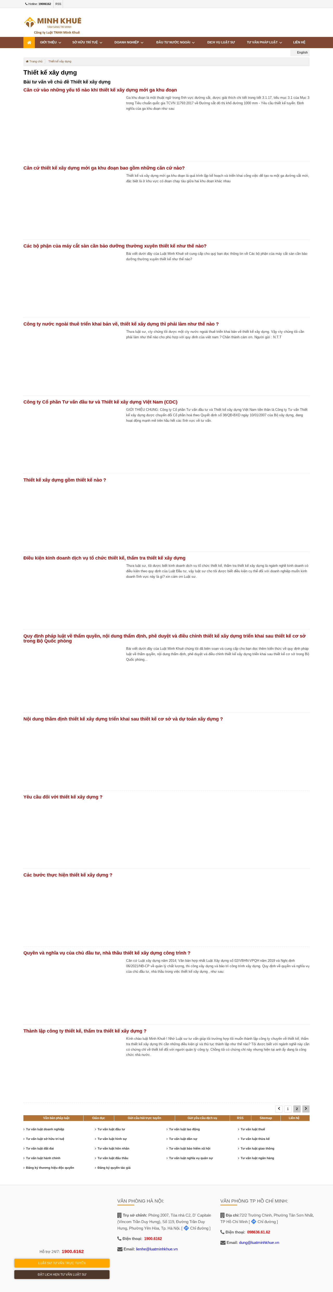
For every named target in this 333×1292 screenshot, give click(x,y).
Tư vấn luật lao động (184, 1129)
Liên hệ (294, 1118)
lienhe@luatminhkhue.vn (157, 1249)
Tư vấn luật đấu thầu (113, 1158)
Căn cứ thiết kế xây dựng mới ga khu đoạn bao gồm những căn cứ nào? (104, 168)
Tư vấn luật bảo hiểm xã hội (189, 1148)
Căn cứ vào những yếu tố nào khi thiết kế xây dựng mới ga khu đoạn (100, 90)
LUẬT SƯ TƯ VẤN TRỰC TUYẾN (62, 1263)
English (302, 52)
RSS (58, 3)
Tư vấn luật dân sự (183, 1139)
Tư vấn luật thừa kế (255, 1139)
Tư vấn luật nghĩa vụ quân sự (191, 1158)
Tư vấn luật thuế (253, 1129)
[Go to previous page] (279, 1109)
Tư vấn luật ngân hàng (257, 1158)
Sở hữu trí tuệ (85, 42)
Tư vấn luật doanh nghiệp (45, 1129)
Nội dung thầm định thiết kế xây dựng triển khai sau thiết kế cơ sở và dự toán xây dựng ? (123, 719)
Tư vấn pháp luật (263, 42)
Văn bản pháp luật (56, 1118)
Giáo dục (98, 1118)
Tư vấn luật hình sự (112, 1139)
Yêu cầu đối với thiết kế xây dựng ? (63, 797)
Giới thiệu (49, 42)
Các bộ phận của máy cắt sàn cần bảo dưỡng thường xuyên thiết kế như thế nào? (115, 246)
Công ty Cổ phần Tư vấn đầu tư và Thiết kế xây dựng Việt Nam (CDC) (100, 402)
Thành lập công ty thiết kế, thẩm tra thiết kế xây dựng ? (84, 1031)
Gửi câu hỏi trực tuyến (144, 1118)
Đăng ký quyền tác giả (114, 1168)
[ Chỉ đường (194, 1228)
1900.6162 (73, 1251)
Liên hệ (299, 42)
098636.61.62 (258, 1232)
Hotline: (39, 3)
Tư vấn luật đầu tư (111, 1129)
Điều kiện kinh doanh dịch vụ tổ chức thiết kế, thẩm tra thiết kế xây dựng (104, 558)
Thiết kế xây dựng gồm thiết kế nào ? (64, 480)
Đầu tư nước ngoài (174, 42)
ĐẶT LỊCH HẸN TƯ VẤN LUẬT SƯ (62, 1274)
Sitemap (266, 1118)
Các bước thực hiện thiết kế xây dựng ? (67, 875)
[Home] (29, 42)
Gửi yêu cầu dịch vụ (202, 1118)
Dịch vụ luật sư (221, 42)
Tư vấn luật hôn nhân (113, 1148)
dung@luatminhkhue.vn (259, 1242)
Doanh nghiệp (127, 42)
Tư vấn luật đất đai (40, 1148)
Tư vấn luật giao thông (257, 1148)
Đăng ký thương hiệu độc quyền (50, 1168)
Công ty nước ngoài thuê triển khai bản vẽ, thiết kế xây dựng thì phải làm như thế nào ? (121, 324)
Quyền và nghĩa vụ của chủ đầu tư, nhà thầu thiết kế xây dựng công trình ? (106, 953)
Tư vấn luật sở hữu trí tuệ (45, 1139)
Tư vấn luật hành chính (43, 1158)
